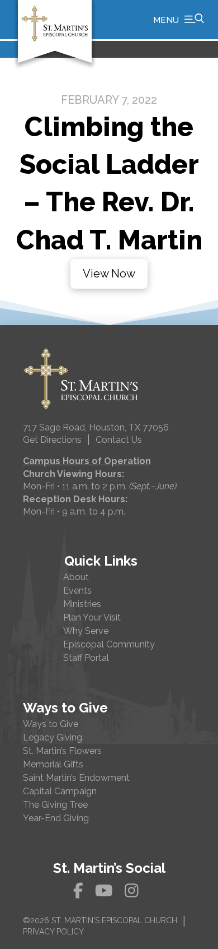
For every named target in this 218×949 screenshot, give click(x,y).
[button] (178, 19)
